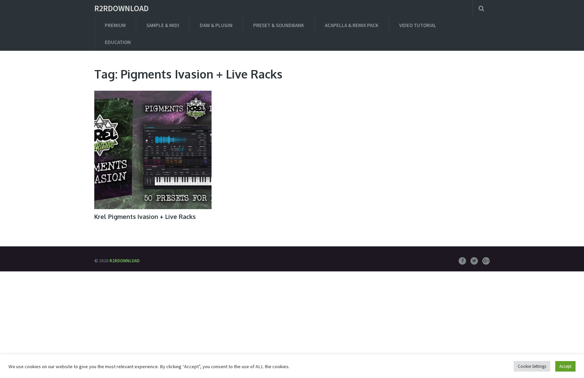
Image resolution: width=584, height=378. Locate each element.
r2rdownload (121, 8)
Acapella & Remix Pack (352, 25)
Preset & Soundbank (278, 25)
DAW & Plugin (216, 25)
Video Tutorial (417, 25)
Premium (115, 25)
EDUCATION (118, 42)
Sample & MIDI (162, 25)
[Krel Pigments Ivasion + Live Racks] (153, 150)
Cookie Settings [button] (532, 366)
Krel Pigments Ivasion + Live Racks (145, 216)
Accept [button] (565, 366)
